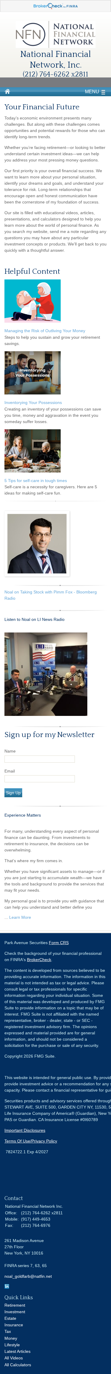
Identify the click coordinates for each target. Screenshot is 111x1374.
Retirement (14, 1305)
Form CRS (59, 942)
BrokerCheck (39, 959)
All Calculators (17, 1364)
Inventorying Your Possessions (33, 402)
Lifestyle (12, 1344)
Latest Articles (17, 1351)
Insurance (13, 1324)
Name (10, 751)
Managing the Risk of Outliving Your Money (44, 330)
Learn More (20, 917)
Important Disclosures (24, 1130)
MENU (92, 91)
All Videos (13, 1358)
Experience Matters (22, 815)
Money (10, 1338)
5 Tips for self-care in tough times (35, 480)
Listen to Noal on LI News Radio (35, 619)
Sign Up (13, 792)
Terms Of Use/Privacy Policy (30, 1141)
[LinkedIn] (6, 1287)
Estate (10, 1318)
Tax (7, 1331)
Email (9, 771)
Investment (14, 1311)
